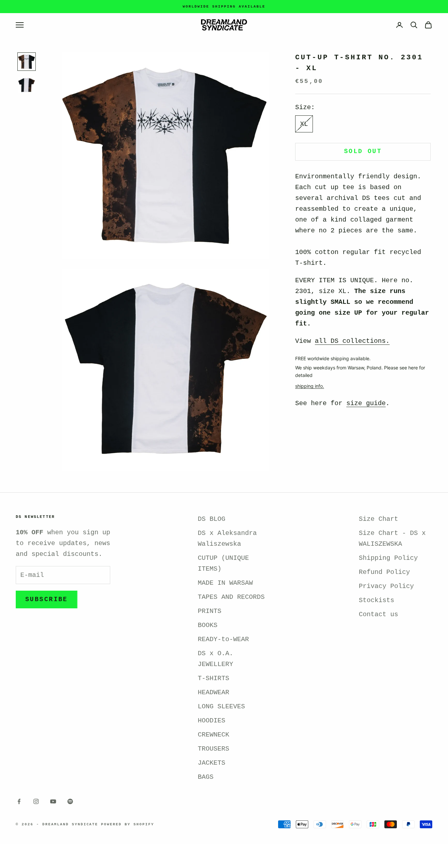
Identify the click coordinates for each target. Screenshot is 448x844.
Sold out (363, 151)
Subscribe (46, 599)
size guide (366, 403)
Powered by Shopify (127, 824)
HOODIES (211, 720)
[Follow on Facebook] (19, 801)
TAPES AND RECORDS (231, 597)
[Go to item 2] (26, 85)
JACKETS (211, 763)
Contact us (378, 614)
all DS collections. (352, 341)
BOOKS (207, 625)
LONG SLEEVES (221, 706)
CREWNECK (213, 734)
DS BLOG (211, 519)
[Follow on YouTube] (53, 801)
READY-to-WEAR (223, 639)
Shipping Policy (388, 558)
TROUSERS (213, 749)
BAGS (206, 777)
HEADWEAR (213, 692)
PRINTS (209, 611)
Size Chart (378, 519)
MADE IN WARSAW (225, 583)
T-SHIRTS (213, 678)
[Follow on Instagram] (36, 801)
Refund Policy (384, 572)
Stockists (376, 600)
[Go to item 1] (26, 61)
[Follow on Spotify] (70, 801)
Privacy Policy (386, 586)
